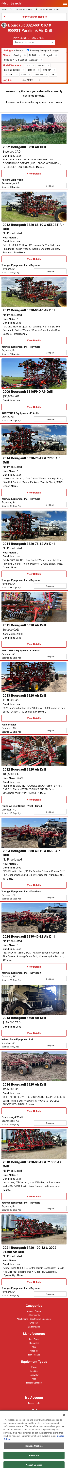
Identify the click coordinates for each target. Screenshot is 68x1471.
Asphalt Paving (34, 1311)
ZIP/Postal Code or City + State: (29, 38)
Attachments (34, 1314)
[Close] (64, 1414)
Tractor (34, 1366)
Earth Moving (34, 1327)
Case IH (34, 1351)
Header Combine (34, 1383)
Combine (34, 1370)
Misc (34, 1346)
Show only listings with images (44, 50)
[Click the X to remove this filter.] (25, 55)
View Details (34, 174)
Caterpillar (34, 1342)
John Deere (34, 1339)
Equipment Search (23, 9)
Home (5, 9)
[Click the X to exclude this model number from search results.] (33, 65)
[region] (34, 1440)
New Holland (34, 1355)
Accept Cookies (34, 1464)
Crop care (34, 1323)
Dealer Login (34, 1403)
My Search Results (49, 9)
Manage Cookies (34, 1445)
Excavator (34, 1374)
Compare (50, 185)
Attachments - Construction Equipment (34, 1319)
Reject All (34, 1455)
